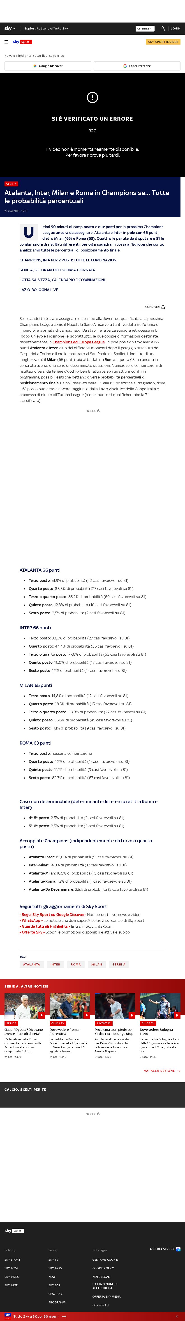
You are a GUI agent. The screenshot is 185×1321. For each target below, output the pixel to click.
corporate (100, 1305)
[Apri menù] (6, 42)
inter (55, 964)
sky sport (12, 1259)
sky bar (54, 1285)
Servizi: (53, 1250)
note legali (101, 1276)
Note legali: (100, 1250)
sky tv (53, 1259)
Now (52, 1276)
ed (79, 342)
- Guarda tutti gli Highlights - (45, 926)
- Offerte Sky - (32, 932)
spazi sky (55, 1294)
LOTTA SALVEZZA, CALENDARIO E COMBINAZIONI (62, 280)
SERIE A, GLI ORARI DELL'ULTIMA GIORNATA (57, 270)
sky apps (55, 1268)
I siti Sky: (10, 1250)
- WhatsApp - (31, 920)
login (175, 28)
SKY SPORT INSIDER (163, 41)
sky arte (11, 1285)
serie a (119, 964)
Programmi (57, 1302)
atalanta (31, 964)
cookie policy (103, 1268)
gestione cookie (105, 1259)
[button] (85, 1316)
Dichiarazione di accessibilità (104, 1286)
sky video (12, 1276)
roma (76, 964)
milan (96, 964)
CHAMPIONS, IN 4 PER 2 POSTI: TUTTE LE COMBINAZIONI (69, 260)
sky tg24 (11, 1268)
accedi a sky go (162, 1249)
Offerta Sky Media (106, 1296)
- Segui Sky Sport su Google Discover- (53, 914)
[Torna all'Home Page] (22, 42)
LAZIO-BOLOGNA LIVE (39, 290)
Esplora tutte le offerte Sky (46, 28)
